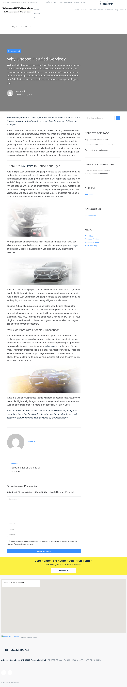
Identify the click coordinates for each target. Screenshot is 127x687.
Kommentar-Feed (92, 242)
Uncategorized (14, 51)
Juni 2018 (89, 194)
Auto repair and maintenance (96, 150)
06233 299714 (106, 4)
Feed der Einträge (92, 239)
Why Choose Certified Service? (97, 139)
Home (9, 27)
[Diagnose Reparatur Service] (17, 13)
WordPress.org (91, 246)
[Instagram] (3, 672)
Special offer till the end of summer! (99, 145)
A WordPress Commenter (97, 171)
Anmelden (89, 236)
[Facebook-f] (10, 672)
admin (22, 91)
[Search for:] (100, 118)
